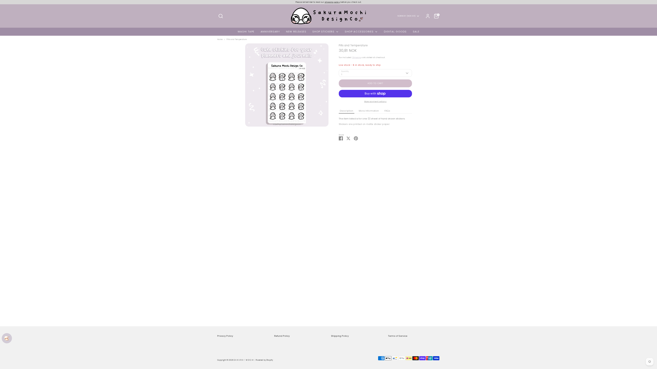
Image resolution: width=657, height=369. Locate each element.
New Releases (296, 31)
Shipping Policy (340, 336)
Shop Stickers (323, 31)
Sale (416, 31)
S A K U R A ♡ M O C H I (244, 360)
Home (219, 39)
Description (346, 110)
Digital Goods (395, 31)
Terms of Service (398, 336)
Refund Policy (282, 336)
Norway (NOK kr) (406, 16)
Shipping (356, 57)
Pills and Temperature (237, 39)
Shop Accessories (360, 31)
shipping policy (332, 2)
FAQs (387, 110)
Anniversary (270, 31)
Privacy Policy (225, 336)
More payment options (375, 101)
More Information (369, 110)
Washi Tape (246, 31)
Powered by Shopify (264, 360)
